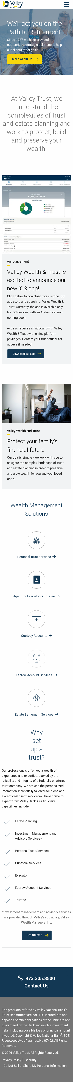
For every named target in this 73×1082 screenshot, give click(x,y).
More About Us (22, 59)
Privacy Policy (11, 1060)
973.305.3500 (40, 978)
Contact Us (36, 986)
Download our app (23, 353)
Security (30, 1060)
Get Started (34, 935)
